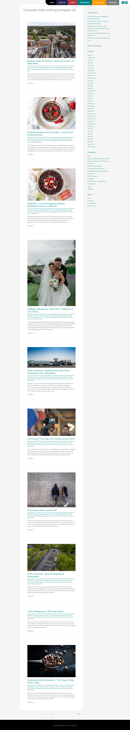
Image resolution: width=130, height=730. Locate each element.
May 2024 (90, 55)
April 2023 (90, 60)
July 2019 (90, 96)
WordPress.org (92, 206)
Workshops (113, 3)
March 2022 (91, 68)
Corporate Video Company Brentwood (98, 171)
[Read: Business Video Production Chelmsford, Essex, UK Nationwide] (51, 40)
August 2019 (91, 93)
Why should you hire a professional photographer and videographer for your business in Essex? (98, 28)
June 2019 (90, 98)
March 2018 (91, 111)
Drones (72, 3)
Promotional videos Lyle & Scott (42, 510)
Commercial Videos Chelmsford (57, 67)
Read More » (30, 83)
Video (32, 142)
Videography (85, 3)
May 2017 (90, 134)
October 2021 (91, 75)
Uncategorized (91, 184)
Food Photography (92, 176)
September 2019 (92, 91)
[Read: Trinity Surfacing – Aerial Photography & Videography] (51, 557)
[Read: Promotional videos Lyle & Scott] (51, 489)
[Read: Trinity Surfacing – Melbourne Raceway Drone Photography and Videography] (51, 357)
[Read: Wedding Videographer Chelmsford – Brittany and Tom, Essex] (51, 273)
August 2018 (91, 106)
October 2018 (91, 103)
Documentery (46, 69)
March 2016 (91, 144)
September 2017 (92, 124)
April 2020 (90, 88)
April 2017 (90, 136)
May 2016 (90, 141)
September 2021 (92, 78)
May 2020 (90, 85)
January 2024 (91, 57)
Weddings (90, 189)
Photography (99, 3)
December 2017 (92, 116)
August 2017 (91, 126)
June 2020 (90, 83)
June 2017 (90, 131)
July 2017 (90, 129)
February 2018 (91, 113)
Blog (28, 66)
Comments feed (92, 203)
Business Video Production (41, 67)
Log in (89, 198)
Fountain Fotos (69, 725)
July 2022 (90, 63)
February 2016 (91, 146)
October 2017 (91, 121)
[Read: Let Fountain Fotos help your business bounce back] (51, 422)
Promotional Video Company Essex (59, 69)
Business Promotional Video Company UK (41, 66)
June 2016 (90, 139)
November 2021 (92, 73)
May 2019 (90, 101)
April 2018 (90, 108)
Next (79, 713)
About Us (62, 3)
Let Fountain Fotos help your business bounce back (51, 439)
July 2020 (90, 80)
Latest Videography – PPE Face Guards (45, 611)
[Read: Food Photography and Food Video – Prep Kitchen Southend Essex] (51, 113)
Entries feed (91, 201)
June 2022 (90, 65)
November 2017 (92, 118)
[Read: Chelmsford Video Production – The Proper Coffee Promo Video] (51, 661)
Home (52, 3)
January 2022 (91, 70)
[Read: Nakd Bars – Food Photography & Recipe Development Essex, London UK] (51, 184)
